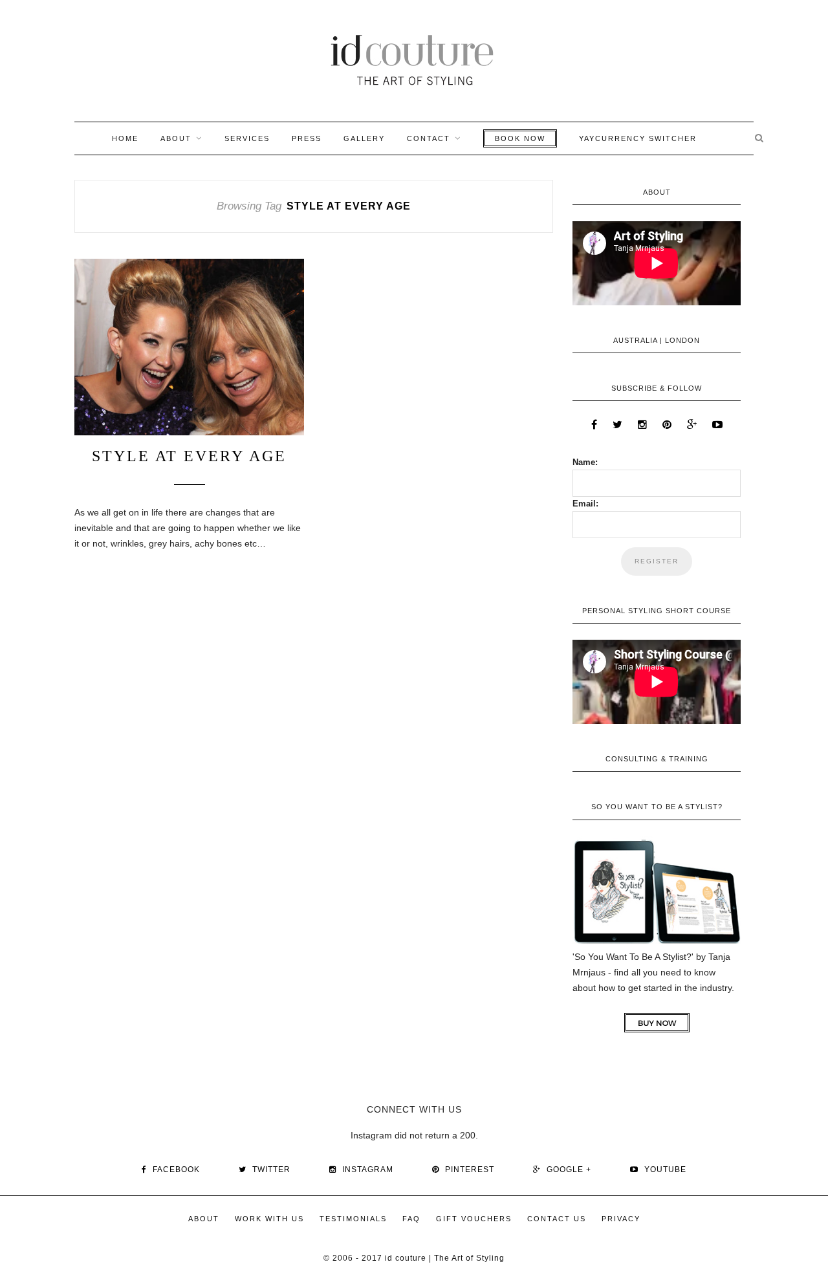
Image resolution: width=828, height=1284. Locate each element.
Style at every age (189, 456)
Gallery (364, 138)
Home (125, 138)
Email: (585, 503)
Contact (428, 138)
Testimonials (353, 1219)
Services (247, 138)
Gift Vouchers (474, 1219)
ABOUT (175, 138)
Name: (585, 462)
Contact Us (556, 1219)
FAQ (411, 1219)
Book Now (520, 138)
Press (306, 138)
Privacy (621, 1219)
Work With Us (269, 1219)
